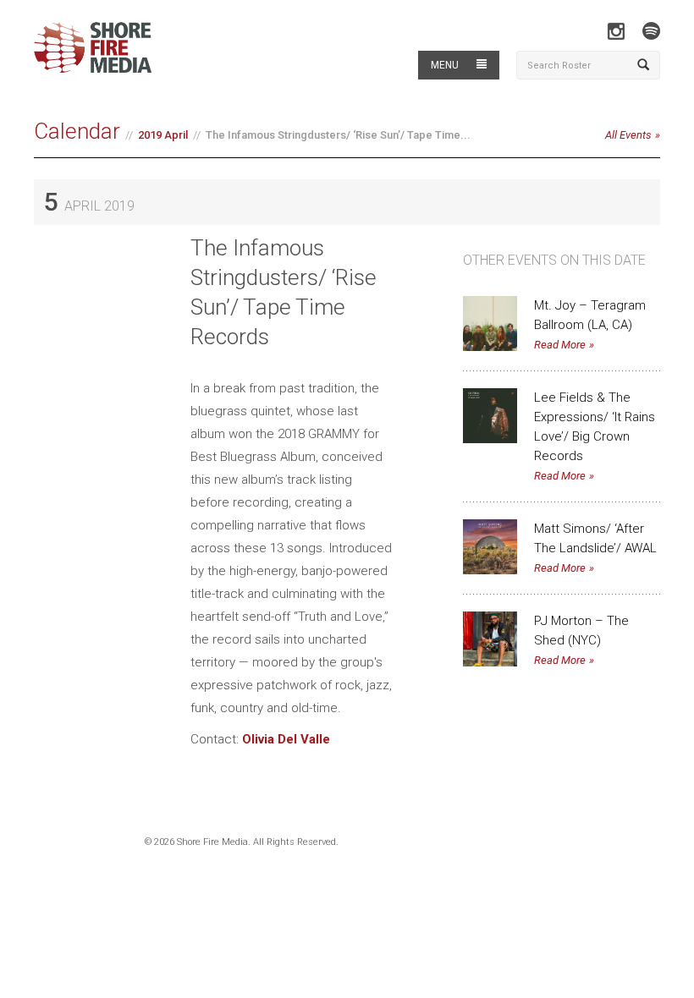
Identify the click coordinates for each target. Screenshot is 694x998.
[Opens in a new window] (616, 31)
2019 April (163, 134)
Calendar (77, 131)
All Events (628, 135)
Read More (560, 344)
